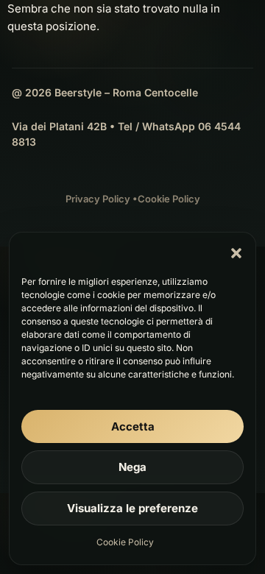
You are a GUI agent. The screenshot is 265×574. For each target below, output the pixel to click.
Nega (132, 467)
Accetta (133, 426)
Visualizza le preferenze (132, 508)
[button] (236, 253)
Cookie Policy (125, 542)
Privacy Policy (98, 199)
